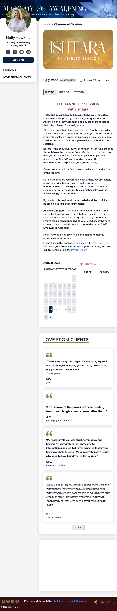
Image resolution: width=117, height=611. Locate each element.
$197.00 (50, 92)
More (78, 527)
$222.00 (64, 92)
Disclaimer (103, 243)
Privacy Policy (79, 250)
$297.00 (79, 92)
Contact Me (18, 60)
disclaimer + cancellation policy (70, 601)
